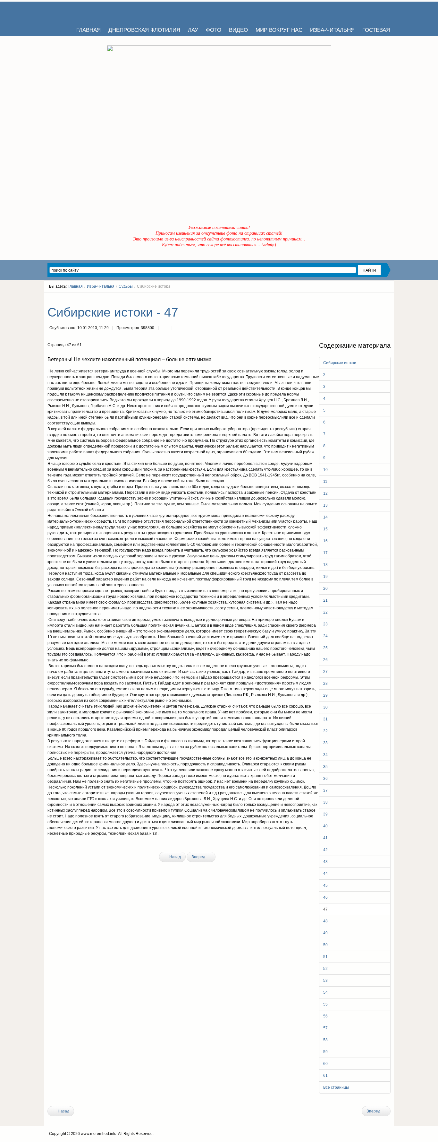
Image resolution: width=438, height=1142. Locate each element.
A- (388, 298)
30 (325, 707)
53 (325, 980)
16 (325, 541)
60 (325, 1063)
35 (325, 766)
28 (325, 683)
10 (325, 469)
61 (325, 1075)
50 (325, 945)
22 (325, 612)
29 (325, 695)
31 (325, 719)
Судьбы (126, 286)
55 (325, 1004)
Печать (164, 328)
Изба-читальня (100, 286)
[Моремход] (72, 11)
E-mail (177, 328)
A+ (377, 298)
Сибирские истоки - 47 (112, 312)
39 (325, 814)
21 (325, 600)
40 (325, 826)
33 (325, 743)
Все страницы (336, 1087)
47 (325, 909)
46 (325, 897)
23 (325, 624)
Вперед (198, 857)
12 (325, 493)
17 (325, 553)
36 (325, 778)
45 (325, 885)
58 (325, 1040)
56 (325, 1016)
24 (325, 636)
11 (325, 481)
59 (325, 1052)
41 (325, 838)
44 (325, 873)
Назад (174, 857)
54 (325, 992)
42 (325, 850)
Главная (75, 286)
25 (325, 648)
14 (325, 517)
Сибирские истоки (339, 363)
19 (325, 576)
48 (325, 921)
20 (325, 588)
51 (325, 957)
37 (325, 790)
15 (325, 529)
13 (325, 505)
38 (325, 802)
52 (325, 968)
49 (325, 933)
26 (325, 660)
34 (325, 755)
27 (325, 671)
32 (325, 731)
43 (325, 861)
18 (325, 564)
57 (325, 1028)
